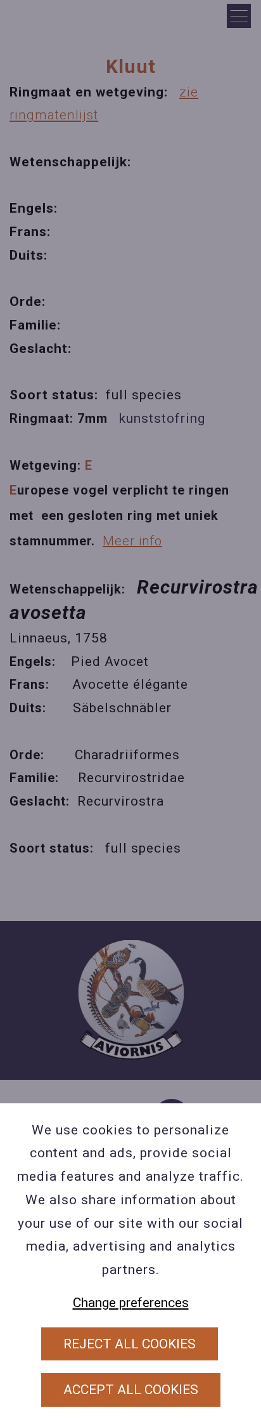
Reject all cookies (129, 1344)
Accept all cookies (130, 1389)
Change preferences (131, 1302)
